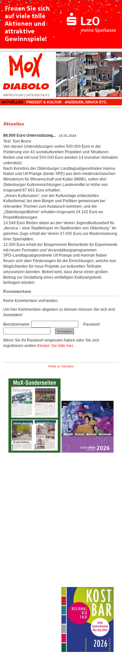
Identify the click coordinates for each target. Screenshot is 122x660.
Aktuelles (12, 102)
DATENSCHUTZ (37, 95)
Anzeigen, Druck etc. (86, 102)
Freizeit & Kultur (43, 102)
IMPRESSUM (13, 95)
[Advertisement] (34, 554)
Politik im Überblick (61, 366)
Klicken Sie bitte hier (55, 345)
